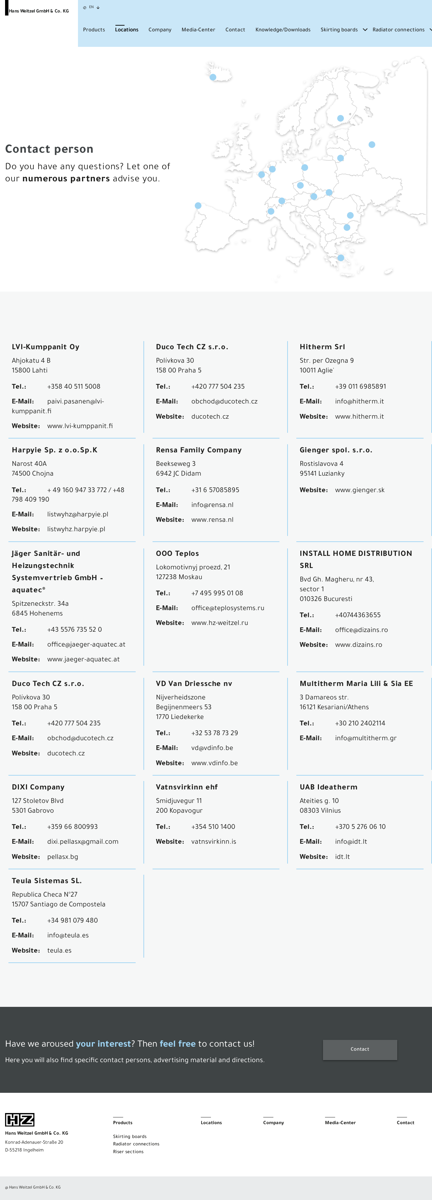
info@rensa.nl (212, 506)
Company (159, 30)
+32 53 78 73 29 (214, 734)
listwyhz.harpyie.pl (76, 530)
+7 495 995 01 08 (217, 594)
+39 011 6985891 (360, 387)
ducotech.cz (210, 417)
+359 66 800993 (72, 828)
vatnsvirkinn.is (213, 842)
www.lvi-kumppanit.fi (80, 427)
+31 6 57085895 (215, 491)
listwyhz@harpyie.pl (77, 515)
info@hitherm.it (359, 402)
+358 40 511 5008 (74, 387)
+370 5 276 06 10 (360, 828)
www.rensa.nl (212, 520)
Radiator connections (398, 30)
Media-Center (198, 30)
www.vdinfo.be (214, 764)
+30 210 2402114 (360, 724)
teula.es (59, 951)
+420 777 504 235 (218, 387)
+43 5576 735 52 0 (74, 630)
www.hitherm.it (359, 417)
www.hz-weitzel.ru (219, 624)
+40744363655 (358, 616)
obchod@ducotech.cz (224, 402)
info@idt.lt (351, 842)
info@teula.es (68, 936)
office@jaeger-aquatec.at (86, 645)
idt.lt (342, 858)
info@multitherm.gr (366, 739)
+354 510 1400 (213, 828)
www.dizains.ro (358, 646)
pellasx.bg (62, 858)
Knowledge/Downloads (282, 30)
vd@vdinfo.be (212, 749)
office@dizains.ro (361, 631)
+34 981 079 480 (72, 921)
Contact (235, 30)
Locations (126, 30)
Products (94, 30)
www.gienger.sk (360, 491)
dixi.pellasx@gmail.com (82, 842)
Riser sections (128, 1152)
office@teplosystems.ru (227, 609)
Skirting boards (339, 30)
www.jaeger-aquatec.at (83, 660)
